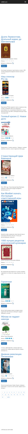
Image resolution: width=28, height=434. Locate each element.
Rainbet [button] (4, 103)
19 (2, 397)
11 (2, 394)
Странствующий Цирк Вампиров (12, 157)
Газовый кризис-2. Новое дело (13, 117)
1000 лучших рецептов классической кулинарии (13, 241)
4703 (8, 397)
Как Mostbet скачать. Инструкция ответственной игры (11, 196)
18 (23, 394)
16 (17, 394)
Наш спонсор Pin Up (7, 77)
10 (23, 392)
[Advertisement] (14, 19)
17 (20, 394)
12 (5, 394)
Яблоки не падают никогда (10, 318)
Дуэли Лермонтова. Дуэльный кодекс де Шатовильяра (11, 39)
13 (8, 394)
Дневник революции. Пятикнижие (11, 355)
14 (11, 394)
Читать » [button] (4, 66)
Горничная (6, 281)
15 (14, 394)
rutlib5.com (4, 2)
